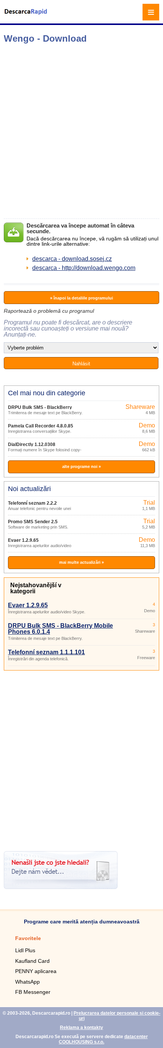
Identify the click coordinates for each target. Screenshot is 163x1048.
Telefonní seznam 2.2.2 (32, 503)
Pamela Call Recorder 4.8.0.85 (40, 426)
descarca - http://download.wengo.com (83, 268)
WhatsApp (27, 982)
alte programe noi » (81, 466)
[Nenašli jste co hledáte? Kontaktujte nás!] (61, 887)
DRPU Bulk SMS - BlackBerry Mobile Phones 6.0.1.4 (60, 628)
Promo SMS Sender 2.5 (33, 521)
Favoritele (28, 938)
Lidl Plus (25, 950)
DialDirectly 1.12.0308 (31, 444)
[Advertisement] (81, 131)
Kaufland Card (32, 961)
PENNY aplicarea (35, 971)
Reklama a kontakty (81, 1027)
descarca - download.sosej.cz (72, 259)
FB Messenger (32, 992)
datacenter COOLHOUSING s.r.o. (103, 1039)
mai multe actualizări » (81, 562)
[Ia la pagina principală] (26, 16)
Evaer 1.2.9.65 (23, 540)
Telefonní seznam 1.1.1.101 (46, 652)
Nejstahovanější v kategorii (35, 588)
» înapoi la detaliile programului (81, 298)
